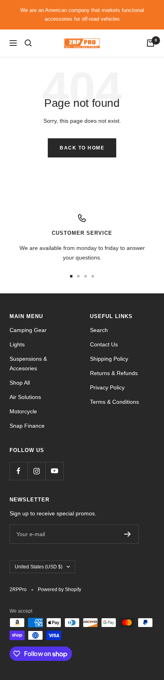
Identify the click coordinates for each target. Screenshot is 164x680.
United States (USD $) (38, 567)
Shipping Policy (109, 359)
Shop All (20, 382)
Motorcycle (23, 411)
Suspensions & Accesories (28, 363)
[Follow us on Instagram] (36, 471)
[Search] (28, 43)
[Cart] (150, 43)
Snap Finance (27, 426)
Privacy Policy (107, 387)
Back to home (82, 148)
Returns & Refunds (114, 373)
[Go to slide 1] (71, 276)
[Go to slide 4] (93, 276)
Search (99, 330)
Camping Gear (28, 330)
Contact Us (104, 344)
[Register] (127, 534)
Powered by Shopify (59, 589)
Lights (17, 344)
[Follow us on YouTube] (54, 471)
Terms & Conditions (114, 402)
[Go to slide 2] (78, 276)
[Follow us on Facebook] (18, 471)
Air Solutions (25, 397)
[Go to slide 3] (85, 276)
